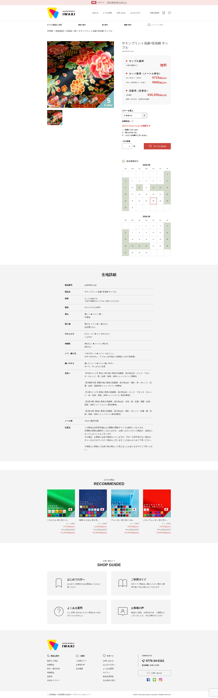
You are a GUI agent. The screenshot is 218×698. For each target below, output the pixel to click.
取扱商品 (60, 31)
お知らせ (95, 13)
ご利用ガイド (81, 661)
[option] (80, 74)
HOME (50, 31)
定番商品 (50, 665)
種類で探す (128, 25)
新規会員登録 (154, 13)
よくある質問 (107, 13)
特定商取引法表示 (64, 694)
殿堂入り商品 (52, 661)
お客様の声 (80, 665)
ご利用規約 (52, 694)
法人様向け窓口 (109, 680)
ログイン (106, 673)
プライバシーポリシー (81, 694)
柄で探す (105, 25)
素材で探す (82, 25)
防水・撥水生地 (53, 669)
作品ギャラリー (53, 680)
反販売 (49, 676)
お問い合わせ (121, 13)
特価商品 (50, 673)
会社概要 (79, 669)
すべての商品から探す (54, 25)
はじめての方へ (135, 13)
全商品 (69, 31)
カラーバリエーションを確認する (136, 126)
